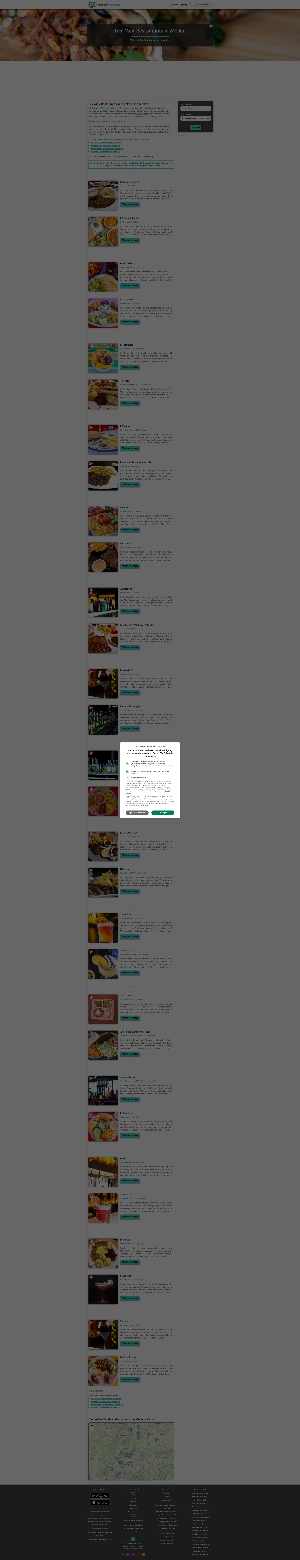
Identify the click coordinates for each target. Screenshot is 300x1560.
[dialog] (150, 780)
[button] (150, 777)
